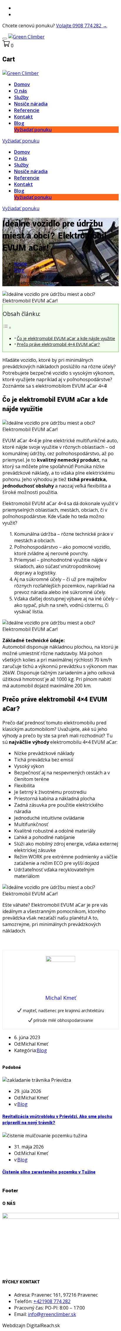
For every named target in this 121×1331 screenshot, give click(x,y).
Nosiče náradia (31, 104)
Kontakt (23, 116)
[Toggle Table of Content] (7, 327)
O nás (20, 91)
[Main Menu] (4, 38)
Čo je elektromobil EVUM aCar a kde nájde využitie (66, 338)
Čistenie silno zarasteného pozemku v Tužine (48, 1172)
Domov (22, 84)
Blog (19, 123)
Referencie (26, 110)
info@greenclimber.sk (52, 1314)
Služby (21, 97)
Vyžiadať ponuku (33, 129)
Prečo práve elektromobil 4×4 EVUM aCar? (58, 344)
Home (20, 263)
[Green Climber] (26, 37)
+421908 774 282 (51, 1301)
